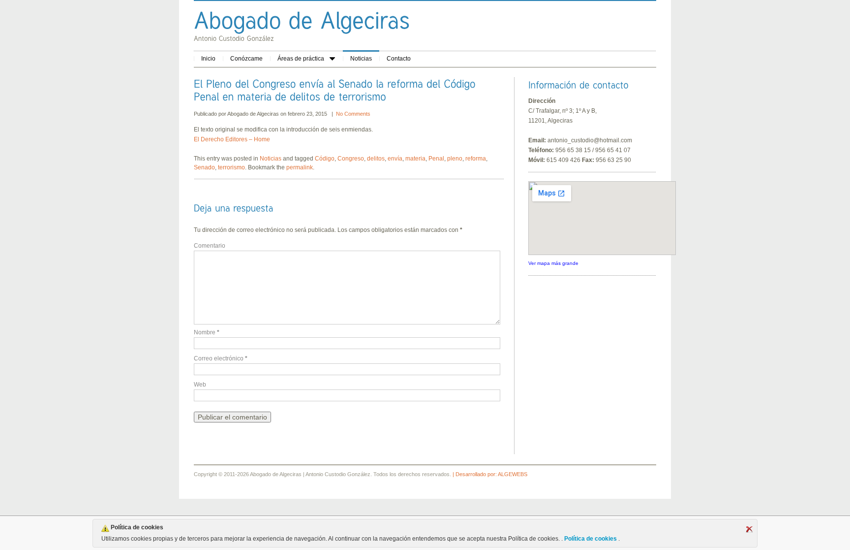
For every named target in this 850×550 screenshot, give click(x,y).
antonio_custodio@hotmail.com (589, 140)
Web (200, 384)
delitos (376, 158)
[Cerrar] (749, 529)
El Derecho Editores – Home (232, 139)
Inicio (208, 58)
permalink (299, 167)
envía (395, 158)
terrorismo (231, 167)
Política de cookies (590, 538)
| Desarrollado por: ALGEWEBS (490, 474)
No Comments (353, 114)
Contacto (399, 58)
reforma (475, 158)
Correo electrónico (220, 358)
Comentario (209, 245)
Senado (204, 167)
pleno (454, 158)
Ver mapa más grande (553, 263)
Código (324, 158)
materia (415, 158)
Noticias (361, 58)
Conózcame (246, 58)
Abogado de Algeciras (253, 114)
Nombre (206, 332)
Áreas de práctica (300, 58)
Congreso (350, 158)
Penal (436, 158)
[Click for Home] (302, 20)
